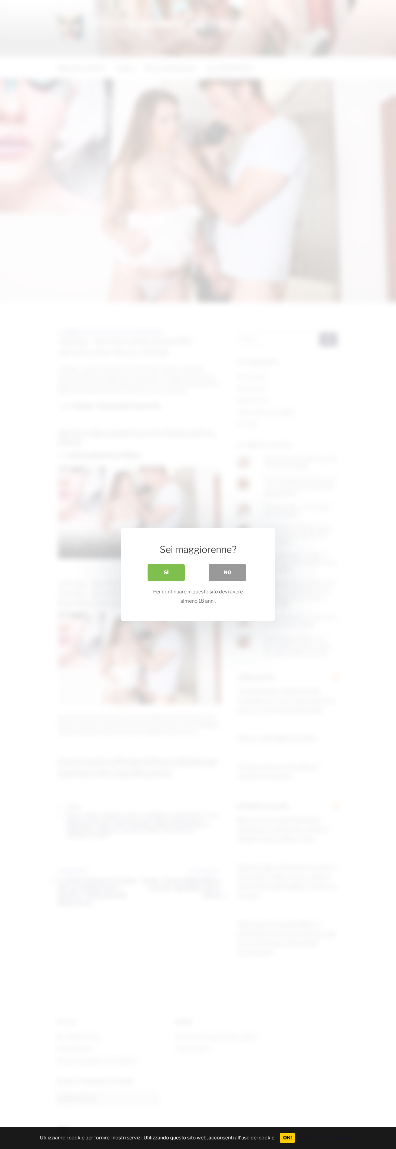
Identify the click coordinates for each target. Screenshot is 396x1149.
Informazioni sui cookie (327, 1138)
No (227, 572)
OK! (287, 1138)
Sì (166, 572)
